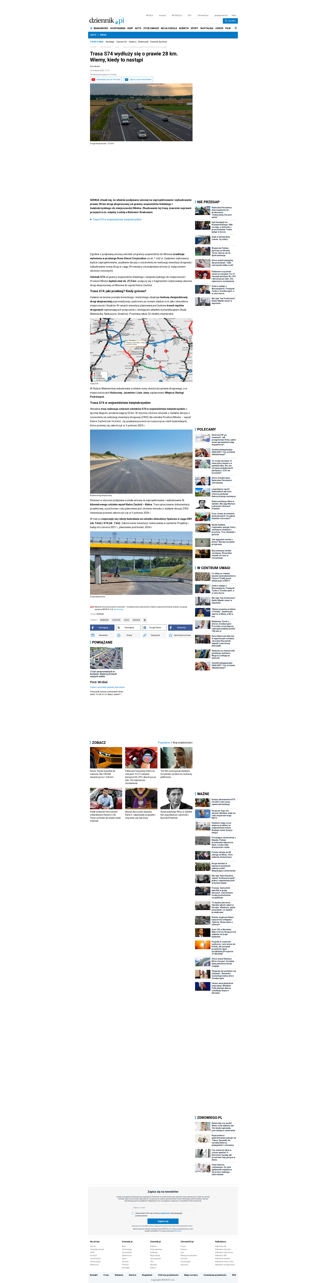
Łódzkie (116, 620)
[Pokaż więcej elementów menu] (235, 28)
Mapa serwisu (191, 1275)
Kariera (132, 1275)
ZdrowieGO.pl (203, 15)
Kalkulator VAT (221, 1255)
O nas (106, 1275)
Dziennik (93, 47)
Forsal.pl (93, 1255)
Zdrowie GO (121, 42)
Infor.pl (93, 1246)
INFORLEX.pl (177, 15)
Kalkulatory (220, 1241)
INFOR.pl (149, 15)
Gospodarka (127, 1252)
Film (152, 1262)
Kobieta (153, 1246)
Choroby (184, 1259)
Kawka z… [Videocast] (138, 42)
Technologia (127, 1249)
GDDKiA (136, 620)
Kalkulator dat (220, 1246)
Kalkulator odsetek (222, 1259)
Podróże (125, 1265)
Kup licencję (118, 609)
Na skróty (94, 1241)
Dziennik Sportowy (158, 42)
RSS (234, 1275)
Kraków (104, 620)
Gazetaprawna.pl (97, 1249)
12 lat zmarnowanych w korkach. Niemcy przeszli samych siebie (103, 674)
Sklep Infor (94, 1265)
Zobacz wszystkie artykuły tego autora (107, 687)
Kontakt (94, 1275)
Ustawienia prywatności (215, 1275)
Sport (124, 1259)
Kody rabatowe (156, 1249)
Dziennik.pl (127, 1241)
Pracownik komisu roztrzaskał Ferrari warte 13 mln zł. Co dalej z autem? (106, 693)
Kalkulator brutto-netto (224, 1262)
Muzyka (153, 1265)
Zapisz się (163, 1221)
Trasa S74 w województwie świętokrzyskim (117, 219)
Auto (93, 35)
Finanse (184, 1249)
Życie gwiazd (155, 1259)
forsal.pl (162, 15)
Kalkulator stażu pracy (224, 1252)
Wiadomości (127, 1255)
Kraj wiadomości (183, 742)
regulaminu (165, 1213)
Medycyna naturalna (189, 1255)
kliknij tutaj (177, 1231)
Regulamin (147, 1275)
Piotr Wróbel (95, 66)
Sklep (234, 15)
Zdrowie (125, 1262)
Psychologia (185, 1262)
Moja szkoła (155, 1255)
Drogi (103, 35)
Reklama (119, 1275)
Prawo (183, 1246)
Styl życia (184, 1265)
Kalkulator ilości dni (222, 1249)
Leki (182, 1252)
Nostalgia (110, 42)
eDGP (92, 1252)
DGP (189, 15)
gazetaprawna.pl (221, 15)
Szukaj (232, 21)
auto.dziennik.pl (105, 47)
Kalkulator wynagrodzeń (225, 1265)
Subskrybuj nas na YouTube (108, 79)
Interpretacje (95, 1262)
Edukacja (154, 1252)
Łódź (126, 620)
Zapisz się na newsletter (141, 79)
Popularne (164, 742)
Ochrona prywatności (168, 1275)
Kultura (153, 1268)
